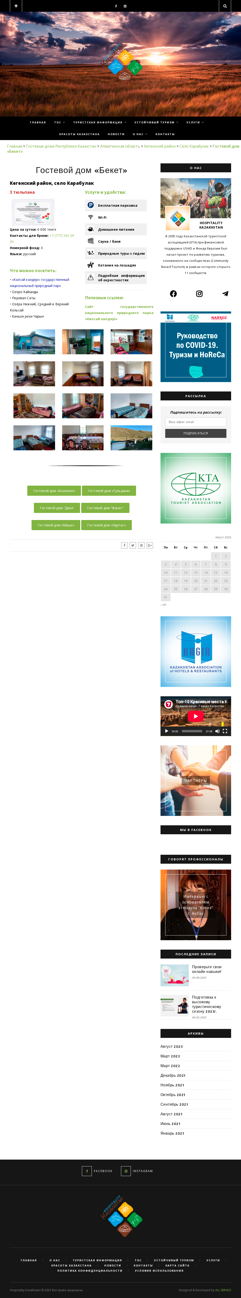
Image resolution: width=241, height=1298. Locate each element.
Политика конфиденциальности (90, 1270)
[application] (196, 716)
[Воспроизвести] (166, 731)
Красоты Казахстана (79, 134)
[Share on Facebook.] (124, 545)
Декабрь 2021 (173, 1075)
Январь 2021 (172, 1133)
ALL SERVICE (223, 1290)
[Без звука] (217, 731)
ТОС (57, 122)
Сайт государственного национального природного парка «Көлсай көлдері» (119, 312)
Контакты (165, 134)
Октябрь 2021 (173, 1094)
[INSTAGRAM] (126, 1171)
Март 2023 (170, 1056)
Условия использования (159, 1270)
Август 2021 (171, 1114)
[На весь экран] (225, 731)
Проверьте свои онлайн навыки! (207, 969)
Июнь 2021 (170, 1123)
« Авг (164, 604)
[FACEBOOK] (87, 1171)
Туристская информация (98, 122)
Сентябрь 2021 (174, 1104)
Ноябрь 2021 (172, 1085)
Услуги (193, 122)
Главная (38, 122)
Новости (116, 134)
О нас (138, 134)
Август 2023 (172, 1046)
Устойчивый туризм (155, 122)
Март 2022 (170, 1065)
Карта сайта (177, 1265)
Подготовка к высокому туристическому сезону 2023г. (206, 1004)
